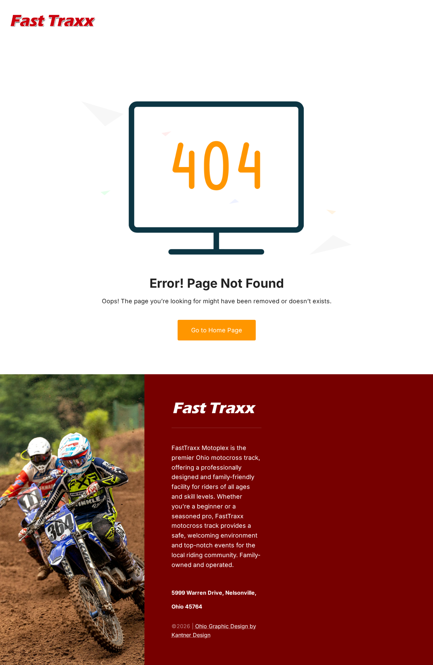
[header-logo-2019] (52, 17)
